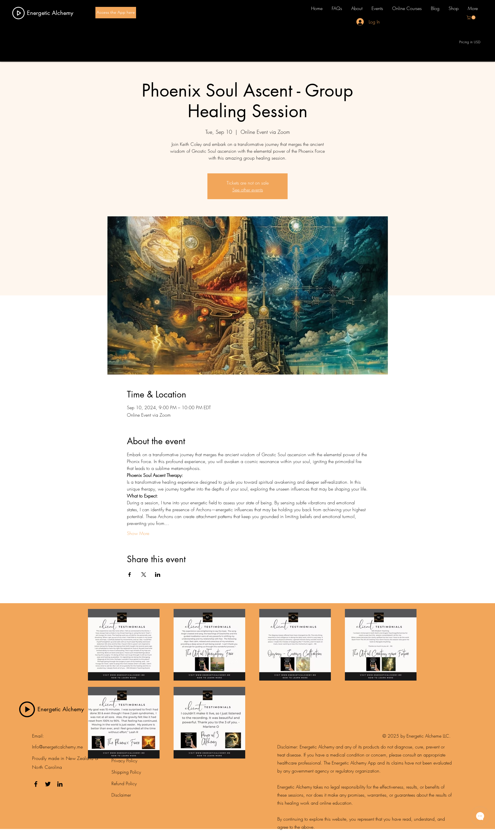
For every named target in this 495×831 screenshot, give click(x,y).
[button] (471, 17)
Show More (138, 533)
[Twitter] (48, 784)
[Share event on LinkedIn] (157, 574)
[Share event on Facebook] (129, 574)
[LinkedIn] (60, 784)
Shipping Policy (126, 772)
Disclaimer (121, 795)
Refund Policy (124, 783)
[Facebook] (36, 784)
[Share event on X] (143, 574)
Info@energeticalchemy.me (57, 747)
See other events (247, 190)
